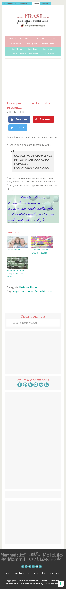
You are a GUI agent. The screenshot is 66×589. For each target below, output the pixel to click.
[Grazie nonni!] (17, 242)
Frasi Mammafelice (33, 20)
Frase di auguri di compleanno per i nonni (15, 273)
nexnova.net (48, 584)
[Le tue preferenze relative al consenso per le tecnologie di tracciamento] (61, 584)
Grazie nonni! (13, 249)
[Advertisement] (30, 80)
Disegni (45, 4)
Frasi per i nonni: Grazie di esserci (39, 251)
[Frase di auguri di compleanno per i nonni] (17, 263)
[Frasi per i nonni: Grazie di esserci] (42, 242)
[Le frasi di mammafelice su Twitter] (30, 386)
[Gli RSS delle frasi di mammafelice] (46, 386)
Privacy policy (39, 573)
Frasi (36, 4)
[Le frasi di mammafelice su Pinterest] (25, 386)
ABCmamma (25, 4)
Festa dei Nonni (28, 287)
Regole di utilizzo (22, 573)
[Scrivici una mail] (41, 386)
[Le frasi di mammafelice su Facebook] (19, 386)
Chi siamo (7, 573)
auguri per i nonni (23, 291)
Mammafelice (10, 4)
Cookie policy (54, 573)
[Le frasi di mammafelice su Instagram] (35, 386)
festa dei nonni (43, 291)
